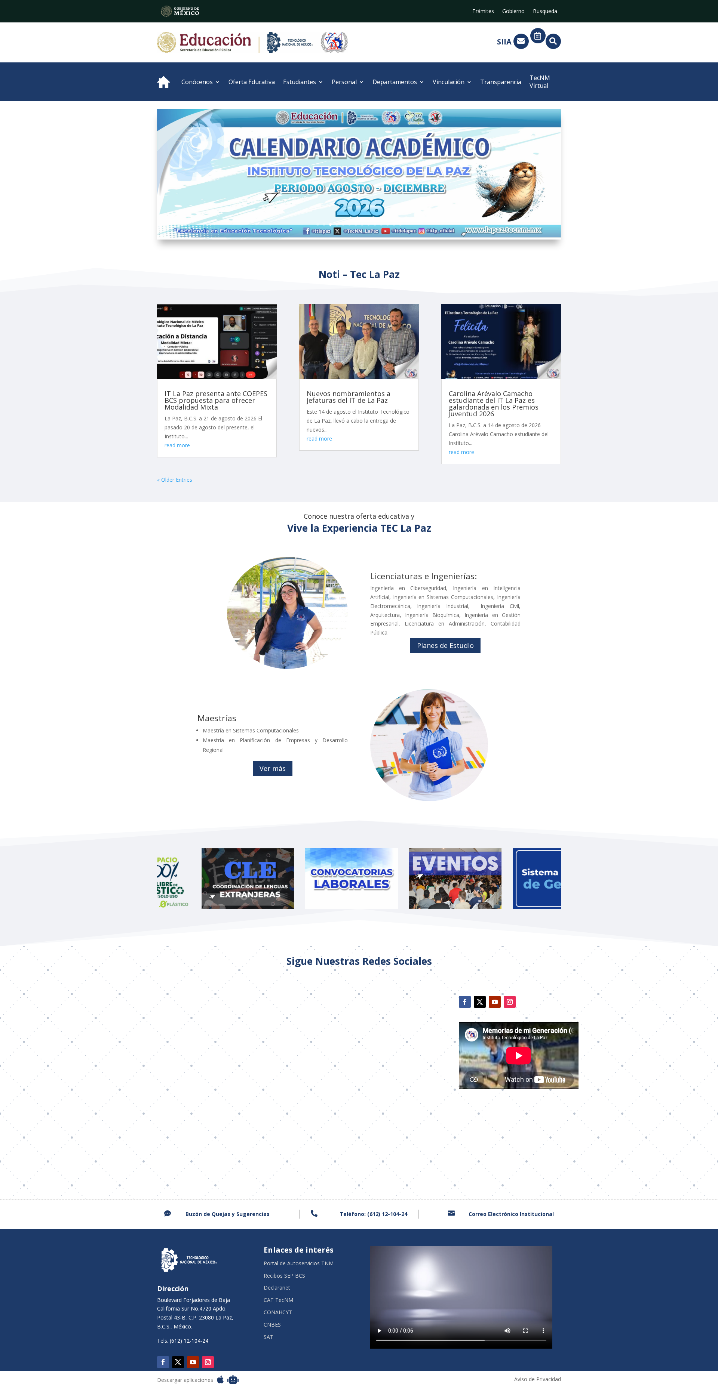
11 (381, 224)
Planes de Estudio (445, 645)
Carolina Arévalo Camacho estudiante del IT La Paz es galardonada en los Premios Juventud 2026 (493, 403)
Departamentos (394, 82)
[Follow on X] (480, 1002)
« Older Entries (174, 479)
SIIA (504, 42)
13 (394, 224)
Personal (344, 82)
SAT (268, 1337)
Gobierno (513, 12)
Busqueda (545, 12)
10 (375, 224)
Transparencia (500, 82)
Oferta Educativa (251, 82)
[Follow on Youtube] (495, 1002)
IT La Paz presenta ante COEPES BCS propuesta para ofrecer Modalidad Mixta (216, 400)
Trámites (483, 12)
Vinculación (448, 82)
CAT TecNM (278, 1300)
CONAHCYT (278, 1312)
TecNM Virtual (540, 82)
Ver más (273, 768)
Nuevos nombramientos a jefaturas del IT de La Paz (348, 397)
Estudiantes (299, 82)
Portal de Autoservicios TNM (299, 1263)
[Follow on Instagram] (510, 1002)
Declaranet (277, 1288)
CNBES (272, 1325)
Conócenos (197, 82)
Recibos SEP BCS (284, 1276)
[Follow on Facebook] (465, 1002)
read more (177, 445)
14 (400, 224)
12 (387, 224)
